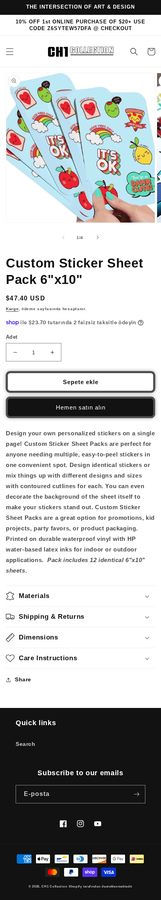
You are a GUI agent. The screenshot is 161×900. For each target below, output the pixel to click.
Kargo (12, 309)
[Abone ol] (136, 794)
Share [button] (23, 679)
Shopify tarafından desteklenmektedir (100, 886)
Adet (12, 337)
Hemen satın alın (81, 407)
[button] (9, 51)
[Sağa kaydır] (97, 237)
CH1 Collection (54, 886)
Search (26, 744)
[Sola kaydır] (63, 237)
